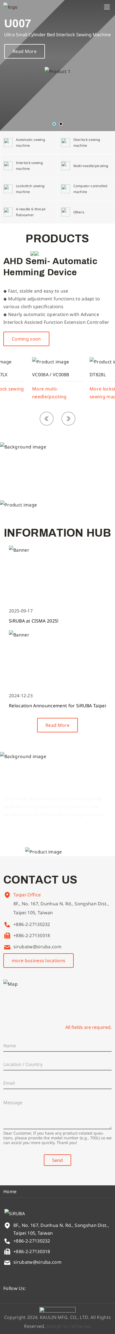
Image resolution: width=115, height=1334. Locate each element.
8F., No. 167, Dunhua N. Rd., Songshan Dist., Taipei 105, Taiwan (61, 908)
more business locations (38, 960)
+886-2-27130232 (31, 924)
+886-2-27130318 (31, 935)
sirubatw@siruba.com (37, 947)
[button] (54, 124)
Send (57, 1160)
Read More (25, 51)
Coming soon (26, 339)
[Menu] (107, 7)
